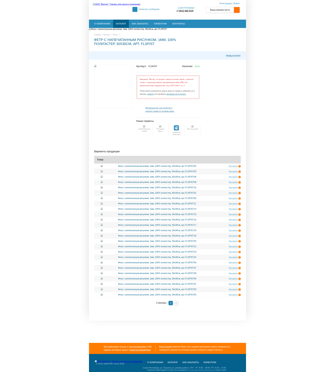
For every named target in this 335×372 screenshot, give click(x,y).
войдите (150, 94)
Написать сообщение (149, 9)
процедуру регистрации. (176, 94)
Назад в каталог (233, 55)
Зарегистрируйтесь (139, 350)
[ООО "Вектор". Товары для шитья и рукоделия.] (117, 4)
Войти (237, 3)
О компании (102, 23)
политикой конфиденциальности (202, 370)
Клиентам (160, 23)
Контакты (178, 23)
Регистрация (226, 3)
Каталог (121, 23)
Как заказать (140, 23)
